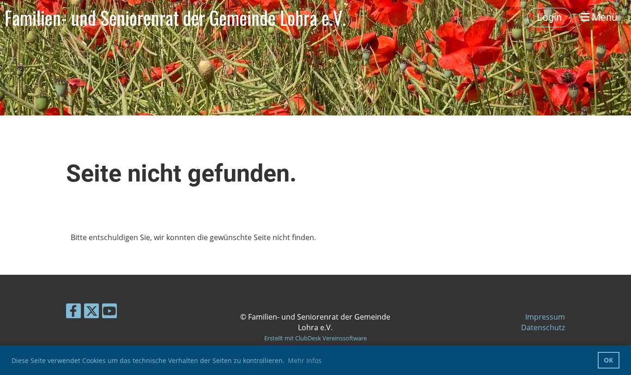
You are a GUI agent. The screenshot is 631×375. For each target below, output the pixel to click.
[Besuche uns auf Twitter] (91, 312)
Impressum (545, 317)
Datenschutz (543, 327)
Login (549, 17)
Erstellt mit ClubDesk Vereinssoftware (315, 338)
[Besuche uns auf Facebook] (73, 312)
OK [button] (608, 360)
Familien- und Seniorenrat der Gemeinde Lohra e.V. (175, 17)
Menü (603, 17)
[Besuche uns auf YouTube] (109, 312)
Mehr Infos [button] (305, 360)
